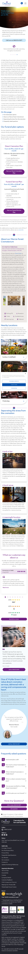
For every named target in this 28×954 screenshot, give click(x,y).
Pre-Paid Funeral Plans (8, 850)
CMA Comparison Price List (9, 882)
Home (4, 814)
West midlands (19, 814)
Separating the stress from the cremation (14, 119)
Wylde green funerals (8, 816)
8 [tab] (22, 597)
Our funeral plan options (10, 114)
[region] (14, 381)
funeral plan (18, 253)
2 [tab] (13, 54)
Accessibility (5, 873)
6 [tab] (17, 597)
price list (21, 230)
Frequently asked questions (11, 121)
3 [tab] (15, 54)
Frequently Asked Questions (9, 855)
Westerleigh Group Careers (9, 887)
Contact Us (5, 862)
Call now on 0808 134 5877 (14, 40)
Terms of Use (5, 870)
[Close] (25, 373)
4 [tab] (17, 54)
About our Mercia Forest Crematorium (14, 117)
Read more (6, 587)
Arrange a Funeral (6, 848)
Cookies (4, 875)
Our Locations (5, 860)
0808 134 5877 (8, 829)
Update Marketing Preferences (10, 864)
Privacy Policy (5, 853)
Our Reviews (5, 857)
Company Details (6, 877)
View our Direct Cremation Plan (14, 172)
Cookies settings (14, 388)
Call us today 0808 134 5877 (14, 805)
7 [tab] (20, 597)
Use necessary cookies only (14, 381)
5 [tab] (18, 306)
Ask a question (14, 809)
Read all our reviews (14, 619)
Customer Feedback (7, 880)
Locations (10, 814)
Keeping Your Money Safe (8, 884)
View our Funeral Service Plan (14, 211)
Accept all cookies (14, 384)
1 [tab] (11, 54)
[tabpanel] (14, 47)
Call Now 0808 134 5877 (14, 744)
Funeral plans (19, 816)
